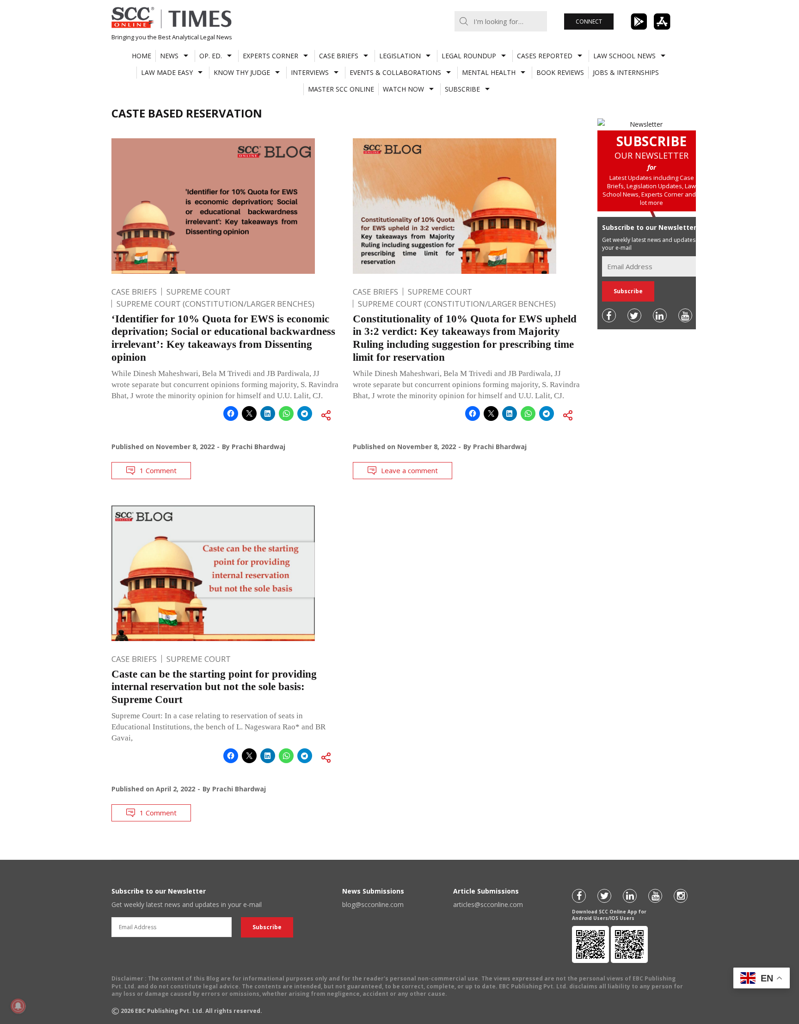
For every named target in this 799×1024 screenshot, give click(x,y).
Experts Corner (270, 55)
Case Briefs (338, 55)
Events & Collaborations (395, 72)
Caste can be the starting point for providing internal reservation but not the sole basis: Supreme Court (214, 686)
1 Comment (158, 470)
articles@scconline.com (488, 904)
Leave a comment (409, 470)
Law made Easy (167, 72)
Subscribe (462, 89)
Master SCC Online (341, 89)
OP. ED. (210, 55)
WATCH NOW (403, 89)
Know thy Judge (242, 72)
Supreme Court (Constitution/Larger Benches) (215, 304)
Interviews (310, 72)
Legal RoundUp (469, 55)
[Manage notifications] (18, 1006)
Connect (589, 21)
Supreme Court (198, 292)
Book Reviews (560, 72)
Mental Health (489, 72)
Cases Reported (544, 55)
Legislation (400, 55)
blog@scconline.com (373, 904)
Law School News (624, 55)
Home (141, 55)
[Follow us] (609, 315)
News (169, 55)
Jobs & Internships (626, 72)
